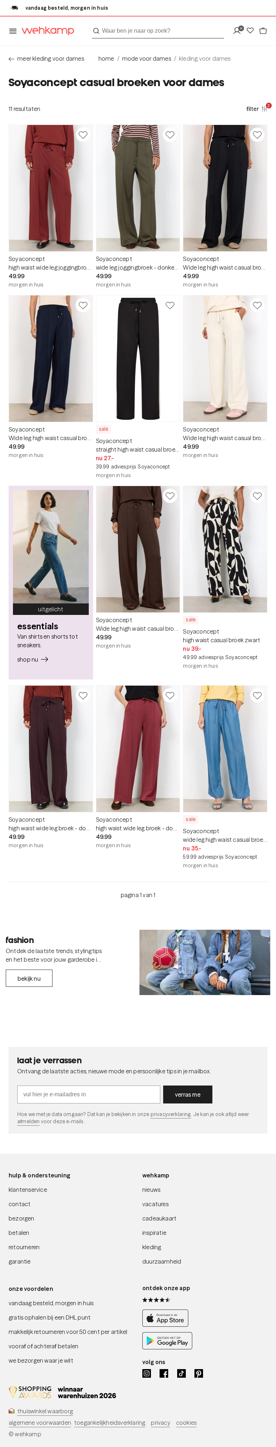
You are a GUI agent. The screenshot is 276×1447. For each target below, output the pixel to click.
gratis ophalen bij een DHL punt (50, 1317)
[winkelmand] (263, 31)
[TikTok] (181, 1373)
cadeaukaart (159, 1218)
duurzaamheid (161, 1261)
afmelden (28, 1121)
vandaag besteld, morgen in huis (51, 1303)
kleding (151, 1247)
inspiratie (154, 1232)
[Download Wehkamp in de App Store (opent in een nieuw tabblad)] (167, 1325)
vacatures (155, 1204)
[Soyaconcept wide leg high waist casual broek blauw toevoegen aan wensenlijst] (257, 695)
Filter (257, 108)
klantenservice (28, 1189)
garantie (20, 1261)
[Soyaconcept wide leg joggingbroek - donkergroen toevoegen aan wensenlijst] (170, 134)
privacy (160, 1422)
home (106, 58)
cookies (186, 1422)
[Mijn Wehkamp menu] (239, 31)
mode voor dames (146, 58)
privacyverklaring (171, 1114)
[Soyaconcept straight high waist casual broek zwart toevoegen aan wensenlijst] (170, 305)
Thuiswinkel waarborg (45, 1411)
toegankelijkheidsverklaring (109, 1422)
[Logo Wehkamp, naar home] (45, 31)
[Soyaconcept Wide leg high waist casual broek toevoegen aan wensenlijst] (257, 305)
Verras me (188, 1094)
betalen (19, 1232)
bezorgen (21, 1218)
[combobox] (158, 30)
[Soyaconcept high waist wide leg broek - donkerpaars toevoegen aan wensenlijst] (83, 695)
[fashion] (204, 962)
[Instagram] (146, 1373)
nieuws (151, 1189)
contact (20, 1204)
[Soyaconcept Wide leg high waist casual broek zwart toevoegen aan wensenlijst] (257, 134)
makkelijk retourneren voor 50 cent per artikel (68, 1331)
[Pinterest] (198, 1373)
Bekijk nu (29, 978)
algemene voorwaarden (40, 1422)
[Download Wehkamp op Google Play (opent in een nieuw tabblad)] (167, 1347)
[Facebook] (164, 1373)
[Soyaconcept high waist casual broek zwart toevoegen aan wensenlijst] (257, 496)
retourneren (24, 1247)
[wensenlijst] (252, 31)
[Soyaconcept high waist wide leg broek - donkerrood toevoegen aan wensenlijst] (170, 695)
